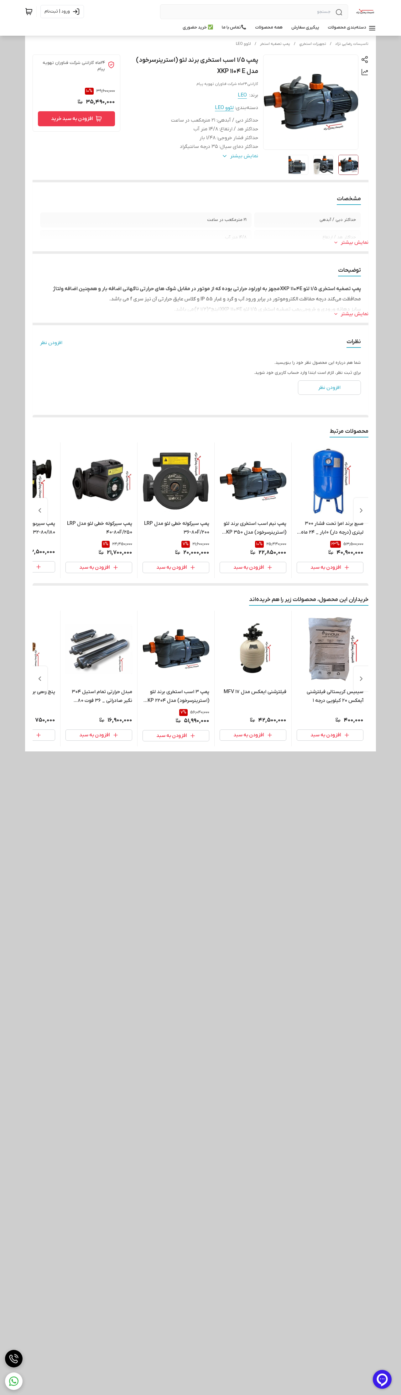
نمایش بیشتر (354, 242)
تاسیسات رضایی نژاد (351, 43)
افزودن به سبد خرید (72, 119)
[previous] (361, 510)
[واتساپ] (14, 1381)
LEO (242, 95)
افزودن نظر (51, 343)
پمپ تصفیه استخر (275, 43)
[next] (39, 510)
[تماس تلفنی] (14, 1358)
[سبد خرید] (29, 11)
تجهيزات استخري (312, 43)
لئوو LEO (243, 43)
